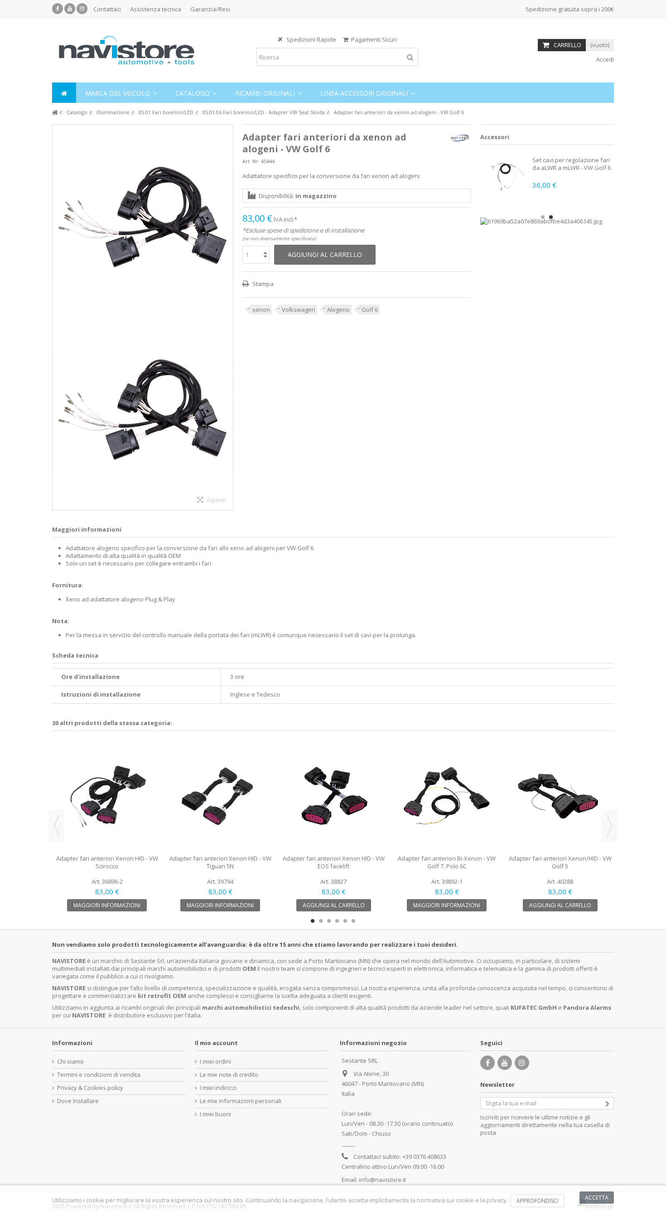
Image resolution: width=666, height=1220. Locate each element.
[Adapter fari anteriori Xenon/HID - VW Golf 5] (560, 796)
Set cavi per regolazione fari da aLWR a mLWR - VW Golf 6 (571, 164)
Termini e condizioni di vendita (98, 1075)
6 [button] (353, 921)
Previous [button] (56, 826)
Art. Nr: (251, 161)
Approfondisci (537, 1201)
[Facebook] (57, 8)
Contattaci (107, 9)
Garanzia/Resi (210, 9)
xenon (261, 309)
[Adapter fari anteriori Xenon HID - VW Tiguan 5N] (220, 796)
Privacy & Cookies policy (90, 1088)
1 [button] (543, 217)
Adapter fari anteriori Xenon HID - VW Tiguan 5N (220, 862)
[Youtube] (69, 8)
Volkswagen (298, 309)
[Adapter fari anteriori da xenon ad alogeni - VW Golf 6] (143, 221)
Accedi (604, 59)
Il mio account (216, 1043)
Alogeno (338, 309)
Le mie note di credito (229, 1075)
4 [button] (337, 921)
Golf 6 (370, 309)
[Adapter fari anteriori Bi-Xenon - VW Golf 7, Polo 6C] (446, 796)
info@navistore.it (382, 1180)
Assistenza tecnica (155, 9)
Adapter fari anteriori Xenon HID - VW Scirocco (107, 862)
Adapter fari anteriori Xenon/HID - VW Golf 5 (560, 862)
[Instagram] (82, 8)
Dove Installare (78, 1101)
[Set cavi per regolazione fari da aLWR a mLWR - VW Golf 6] (505, 176)
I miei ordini (215, 1061)
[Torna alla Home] (55, 112)
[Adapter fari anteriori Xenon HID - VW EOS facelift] (333, 796)
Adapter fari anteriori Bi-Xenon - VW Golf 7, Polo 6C (447, 862)
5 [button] (345, 921)
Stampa (262, 284)
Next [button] (609, 826)
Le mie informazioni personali (240, 1101)
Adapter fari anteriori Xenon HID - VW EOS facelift (334, 862)
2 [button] (551, 217)
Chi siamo (70, 1061)
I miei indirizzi (218, 1088)
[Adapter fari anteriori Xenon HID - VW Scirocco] (106, 796)
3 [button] (329, 921)
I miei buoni (215, 1114)
